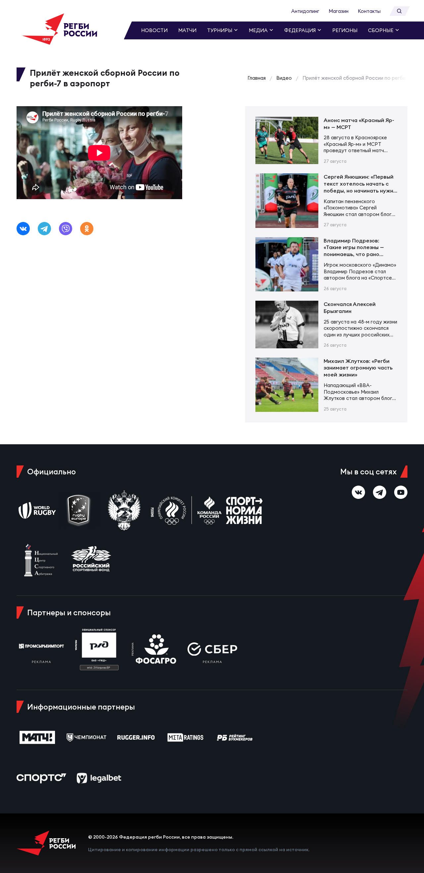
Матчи (187, 30)
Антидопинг (305, 11)
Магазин (338, 11)
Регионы (344, 30)
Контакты (369, 11)
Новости (154, 30)
